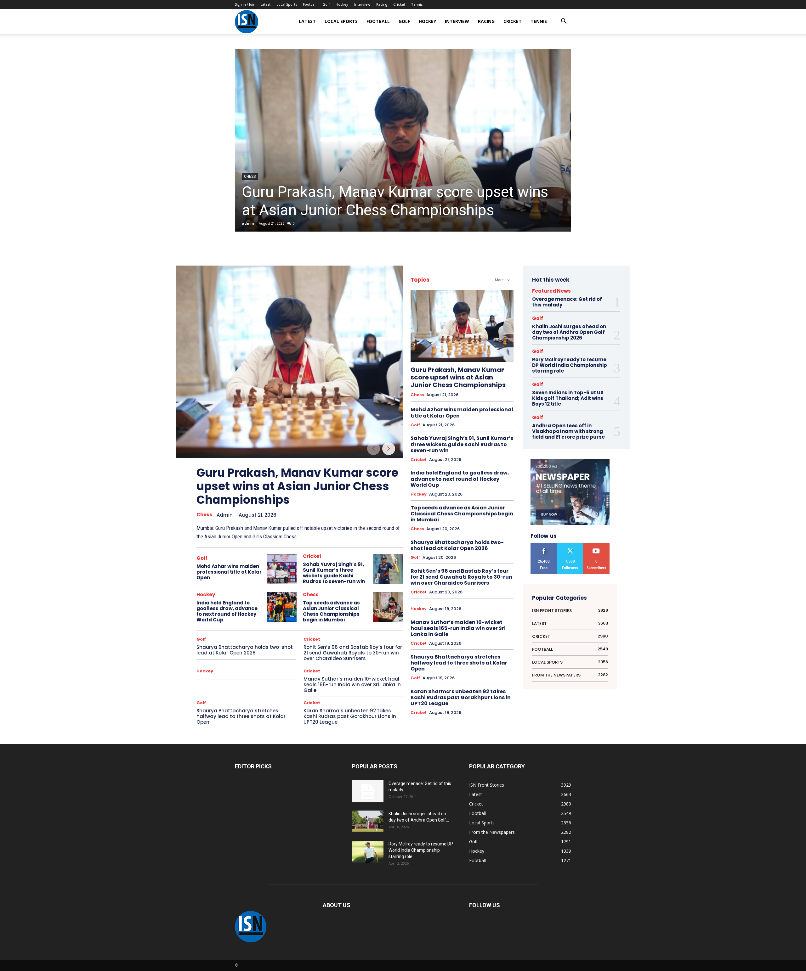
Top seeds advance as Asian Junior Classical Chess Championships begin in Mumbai (331, 611)
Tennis (417, 4)
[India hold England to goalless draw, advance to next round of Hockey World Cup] (282, 607)
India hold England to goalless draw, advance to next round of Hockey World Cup (227, 611)
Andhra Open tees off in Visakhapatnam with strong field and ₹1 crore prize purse (568, 431)
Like (543, 545)
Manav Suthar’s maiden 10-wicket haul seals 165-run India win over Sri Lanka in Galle (352, 684)
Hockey (342, 4)
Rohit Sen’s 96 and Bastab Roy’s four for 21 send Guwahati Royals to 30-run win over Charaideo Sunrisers (353, 653)
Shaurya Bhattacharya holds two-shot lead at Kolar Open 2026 (244, 650)
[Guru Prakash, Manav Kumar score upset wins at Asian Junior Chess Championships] (403, 140)
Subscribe (596, 545)
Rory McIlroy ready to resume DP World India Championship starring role (569, 365)
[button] (563, 22)
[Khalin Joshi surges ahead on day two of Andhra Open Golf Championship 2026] (367, 821)
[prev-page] (373, 448)
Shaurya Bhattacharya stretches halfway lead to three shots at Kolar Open (241, 716)
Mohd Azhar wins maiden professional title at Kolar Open (229, 572)
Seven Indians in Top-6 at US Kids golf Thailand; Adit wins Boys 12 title (568, 398)
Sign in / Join (245, 4)
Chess (250, 176)
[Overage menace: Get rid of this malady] (367, 791)
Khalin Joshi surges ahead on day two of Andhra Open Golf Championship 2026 (569, 332)
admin (248, 223)
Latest (265, 4)
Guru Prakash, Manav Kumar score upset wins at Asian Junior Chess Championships (395, 201)
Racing (381, 4)
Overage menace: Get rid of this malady (567, 302)
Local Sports (286, 4)
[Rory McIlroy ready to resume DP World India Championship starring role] (367, 852)
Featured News (551, 291)
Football (309, 4)
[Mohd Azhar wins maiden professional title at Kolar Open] (282, 569)
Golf (326, 4)
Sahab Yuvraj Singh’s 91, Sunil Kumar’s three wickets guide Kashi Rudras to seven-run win (334, 573)
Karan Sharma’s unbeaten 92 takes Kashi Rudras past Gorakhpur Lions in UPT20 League (350, 716)
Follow (570, 545)
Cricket (399, 4)
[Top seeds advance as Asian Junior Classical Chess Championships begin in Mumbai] (388, 607)
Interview (362, 4)
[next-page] (388, 448)
